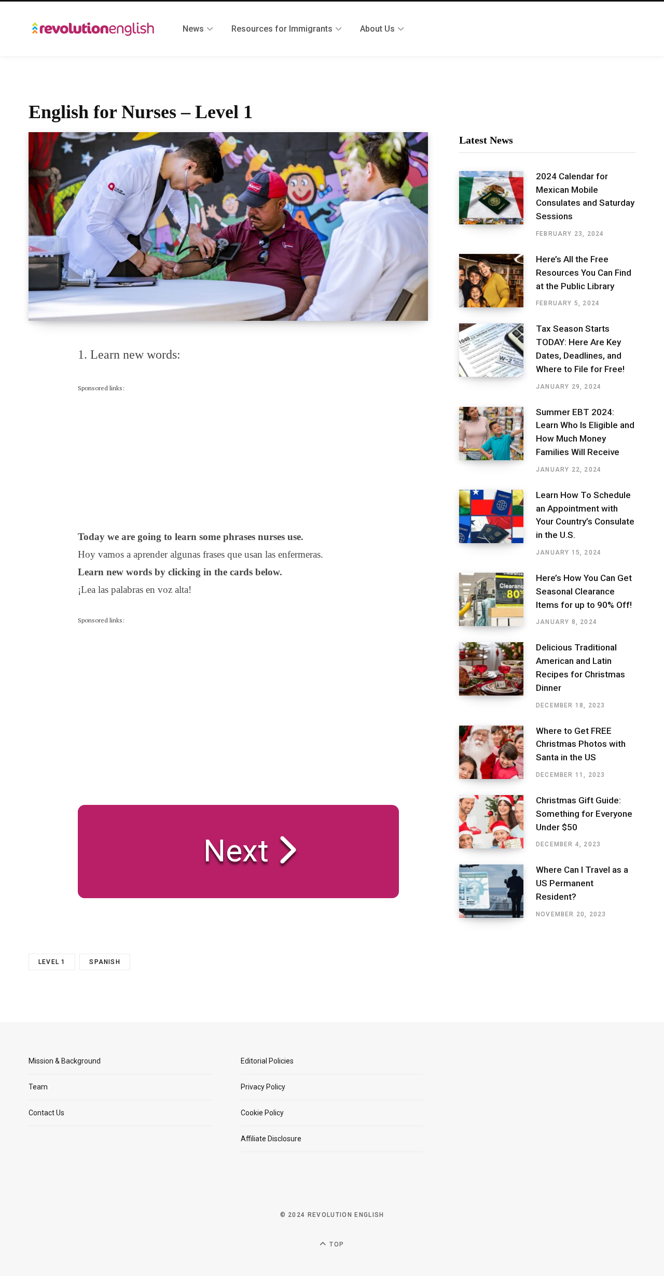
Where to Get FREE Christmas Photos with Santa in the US (581, 744)
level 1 (51, 962)
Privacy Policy (263, 1087)
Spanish (104, 962)
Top (335, 1244)
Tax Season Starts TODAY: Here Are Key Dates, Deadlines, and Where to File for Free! (580, 348)
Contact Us (46, 1113)
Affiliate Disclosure (271, 1139)
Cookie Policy (262, 1113)
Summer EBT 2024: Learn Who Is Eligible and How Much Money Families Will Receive (585, 432)
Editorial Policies (267, 1061)
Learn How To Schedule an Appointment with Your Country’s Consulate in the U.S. (585, 515)
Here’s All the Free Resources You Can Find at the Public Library (583, 272)
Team (38, 1087)
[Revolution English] (93, 29)
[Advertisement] (155, 458)
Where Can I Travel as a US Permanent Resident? (582, 883)
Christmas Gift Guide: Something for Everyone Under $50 (584, 813)
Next (228, 850)
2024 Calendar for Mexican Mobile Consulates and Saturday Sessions (585, 196)
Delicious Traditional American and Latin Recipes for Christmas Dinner (580, 667)
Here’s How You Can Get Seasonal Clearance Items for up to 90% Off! (584, 591)
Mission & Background (65, 1061)
